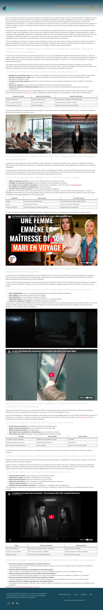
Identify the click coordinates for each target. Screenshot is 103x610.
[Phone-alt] (17, 603)
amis (12, 587)
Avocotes (83, 417)
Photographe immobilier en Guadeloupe (74, 600)
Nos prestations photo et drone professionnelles (72, 6)
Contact (96, 6)
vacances (36, 587)
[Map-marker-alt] (13, 603)
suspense (30, 587)
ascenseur (18, 587)
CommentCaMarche (76, 185)
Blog (76, 594)
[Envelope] (8, 603)
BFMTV (35, 92)
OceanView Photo (64, 594)
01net (60, 174)
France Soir (27, 92)
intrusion (24, 587)
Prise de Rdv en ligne (92, 10)
